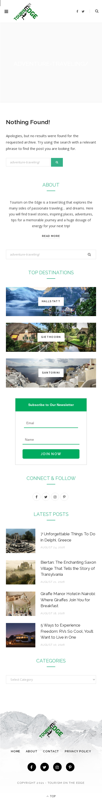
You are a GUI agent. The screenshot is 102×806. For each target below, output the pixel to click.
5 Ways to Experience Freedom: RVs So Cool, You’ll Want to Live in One (67, 631)
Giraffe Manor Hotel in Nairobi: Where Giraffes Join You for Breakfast (68, 599)
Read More (51, 236)
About (31, 751)
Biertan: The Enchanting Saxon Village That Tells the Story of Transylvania (68, 568)
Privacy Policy (78, 751)
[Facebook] (32, 767)
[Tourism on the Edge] (25, 11)
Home (15, 751)
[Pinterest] (70, 767)
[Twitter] (44, 767)
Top (52, 796)
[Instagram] (57, 767)
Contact (51, 751)
